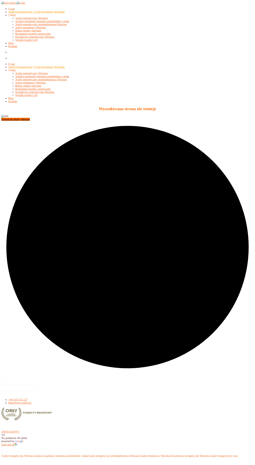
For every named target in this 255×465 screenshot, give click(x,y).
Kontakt (12, 46)
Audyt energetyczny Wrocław (31, 18)
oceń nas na (7, 444)
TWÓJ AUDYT (10, 431)
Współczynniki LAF (26, 40)
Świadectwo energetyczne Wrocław (34, 36)
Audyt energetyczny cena (224, 456)
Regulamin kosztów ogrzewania (32, 33)
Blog (11, 43)
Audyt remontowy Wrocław (30, 27)
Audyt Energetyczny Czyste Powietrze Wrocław (36, 11)
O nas (11, 8)
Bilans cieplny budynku (28, 30)
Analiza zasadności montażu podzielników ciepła (42, 21)
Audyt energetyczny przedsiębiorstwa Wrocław (41, 24)
